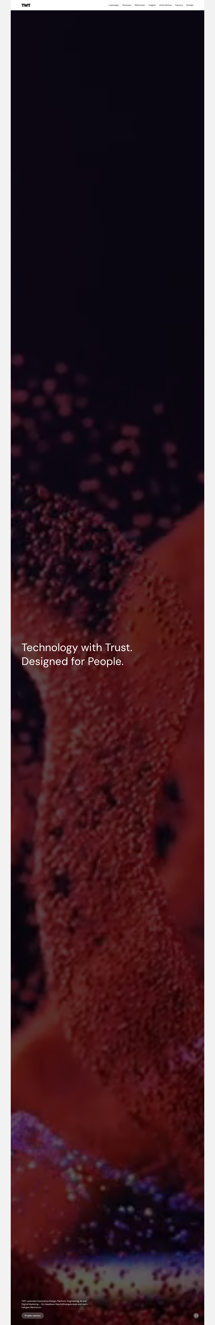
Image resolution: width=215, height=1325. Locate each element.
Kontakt (190, 5)
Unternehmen (165, 5)
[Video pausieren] (196, 1315)
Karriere (179, 5)
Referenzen (140, 5)
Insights (152, 5)
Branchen (127, 5)
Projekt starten (33, 1315)
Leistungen (114, 5)
